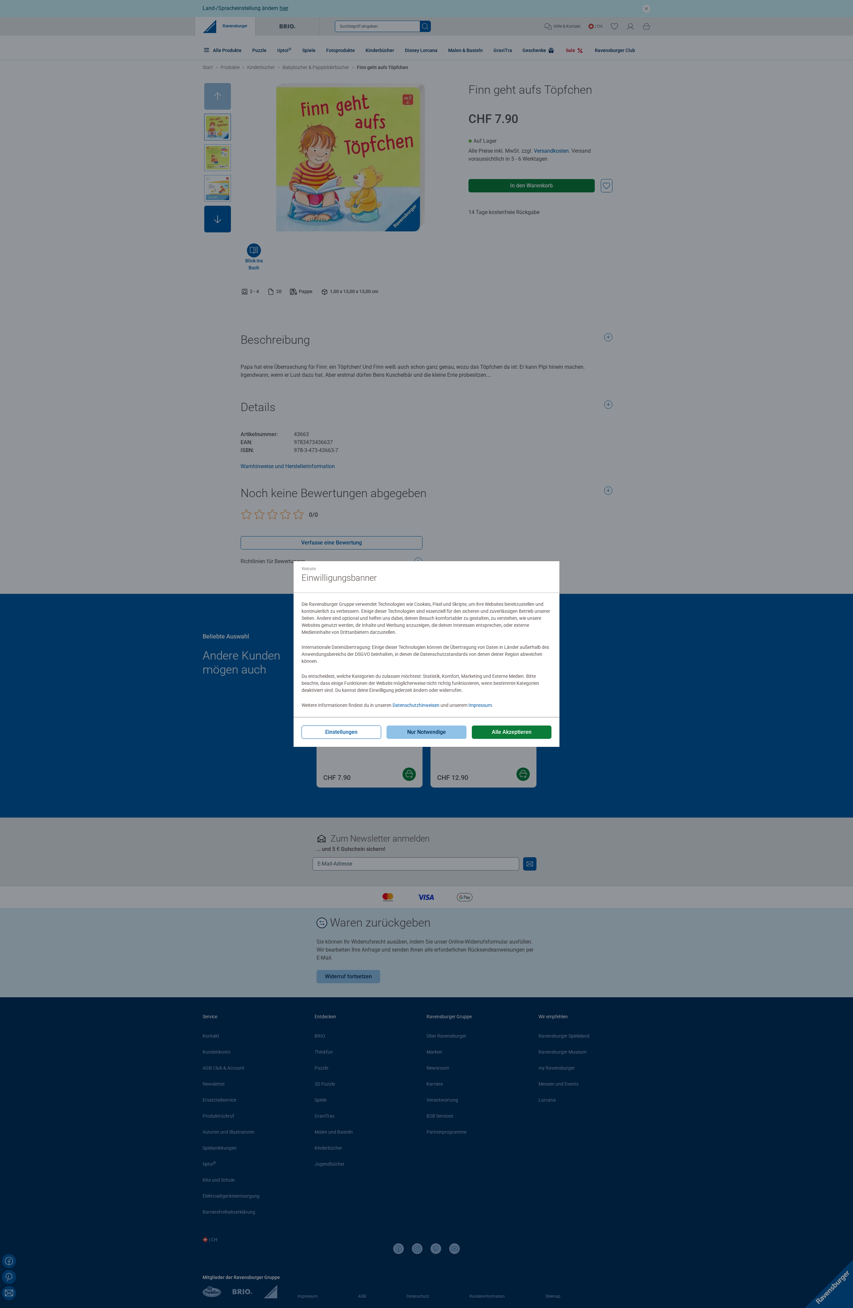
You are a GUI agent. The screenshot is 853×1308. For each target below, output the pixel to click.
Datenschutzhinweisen (416, 705)
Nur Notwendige (426, 732)
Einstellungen (341, 732)
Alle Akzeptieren (511, 732)
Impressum (480, 705)
